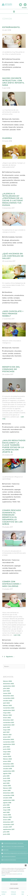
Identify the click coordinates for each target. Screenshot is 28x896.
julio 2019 (6, 776)
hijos (12, 300)
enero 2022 (7, 717)
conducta (17, 353)
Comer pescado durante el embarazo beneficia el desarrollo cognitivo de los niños (12, 517)
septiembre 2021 (8, 725)
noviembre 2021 (8, 722)
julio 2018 (6, 805)
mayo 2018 (6, 810)
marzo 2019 (7, 785)
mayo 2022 (6, 713)
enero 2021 (6, 737)
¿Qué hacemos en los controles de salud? (12, 256)
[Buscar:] (14, 666)
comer (21, 62)
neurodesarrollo (8, 356)
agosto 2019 (7, 773)
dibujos (18, 645)
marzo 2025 (7, 693)
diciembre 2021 (8, 720)
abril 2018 (6, 812)
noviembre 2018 (8, 795)
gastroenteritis (7, 180)
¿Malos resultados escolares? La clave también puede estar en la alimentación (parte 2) (13, 446)
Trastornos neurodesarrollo (12, 121)
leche (23, 180)
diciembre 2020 (8, 739)
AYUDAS (24, 7)
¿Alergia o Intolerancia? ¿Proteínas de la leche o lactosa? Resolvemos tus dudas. (12, 199)
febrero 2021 (7, 734)
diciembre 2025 (8, 683)
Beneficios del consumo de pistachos (11, 369)
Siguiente (10, 656)
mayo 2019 (6, 781)
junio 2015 (6, 834)
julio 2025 (6, 688)
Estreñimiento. (11, 27)
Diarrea (7, 138)
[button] (25, 865)
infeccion (17, 180)
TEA (18, 502)
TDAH (18, 129)
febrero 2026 (7, 681)
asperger (17, 489)
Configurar (14, 888)
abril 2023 (6, 703)
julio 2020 (6, 747)
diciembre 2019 (8, 764)
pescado (13, 129)
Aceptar (14, 880)
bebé (14, 243)
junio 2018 (6, 807)
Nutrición (15, 119)
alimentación (9, 62)
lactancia (20, 127)
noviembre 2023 (8, 698)
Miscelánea (8, 292)
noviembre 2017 (8, 824)
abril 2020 (6, 754)
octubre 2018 (7, 798)
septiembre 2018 (8, 800)
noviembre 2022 (8, 708)
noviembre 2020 (8, 742)
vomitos (14, 185)
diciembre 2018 (8, 793)
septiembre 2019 (8, 771)
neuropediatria (7, 497)
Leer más (17, 635)
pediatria (5, 499)
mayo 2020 (7, 751)
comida (5, 65)
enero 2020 (7, 761)
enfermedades (13, 178)
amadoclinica (7, 243)
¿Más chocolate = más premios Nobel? (13, 313)
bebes (16, 62)
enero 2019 (6, 790)
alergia (6, 240)
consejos (11, 65)
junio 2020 (6, 749)
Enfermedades (9, 237)
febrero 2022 (7, 715)
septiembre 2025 (9, 686)
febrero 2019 (7, 788)
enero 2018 (6, 819)
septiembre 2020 (9, 744)
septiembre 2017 (8, 829)
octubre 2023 (7, 700)
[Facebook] (20, 4)
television (22, 648)
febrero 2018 (7, 817)
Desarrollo (8, 119)
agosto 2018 (7, 802)
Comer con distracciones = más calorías (11, 583)
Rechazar (14, 884)
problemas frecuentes (10, 303)
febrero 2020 (7, 759)
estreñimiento (7, 67)
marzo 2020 (7, 756)
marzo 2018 (7, 815)
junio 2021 (6, 727)
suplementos (7, 358)
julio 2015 (6, 832)
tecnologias (14, 648)
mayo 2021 (6, 730)
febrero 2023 (7, 705)
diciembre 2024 (8, 696)
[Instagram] (25, 4)
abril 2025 (6, 691)
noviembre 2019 (8, 766)
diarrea (4, 178)
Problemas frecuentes (12, 59)
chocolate (17, 351)
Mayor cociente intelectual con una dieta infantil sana (13, 81)
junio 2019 (6, 778)
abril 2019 (6, 783)
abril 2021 (6, 732)
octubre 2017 (7, 827)
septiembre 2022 (9, 710)
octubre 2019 (7, 768)
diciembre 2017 (8, 822)
